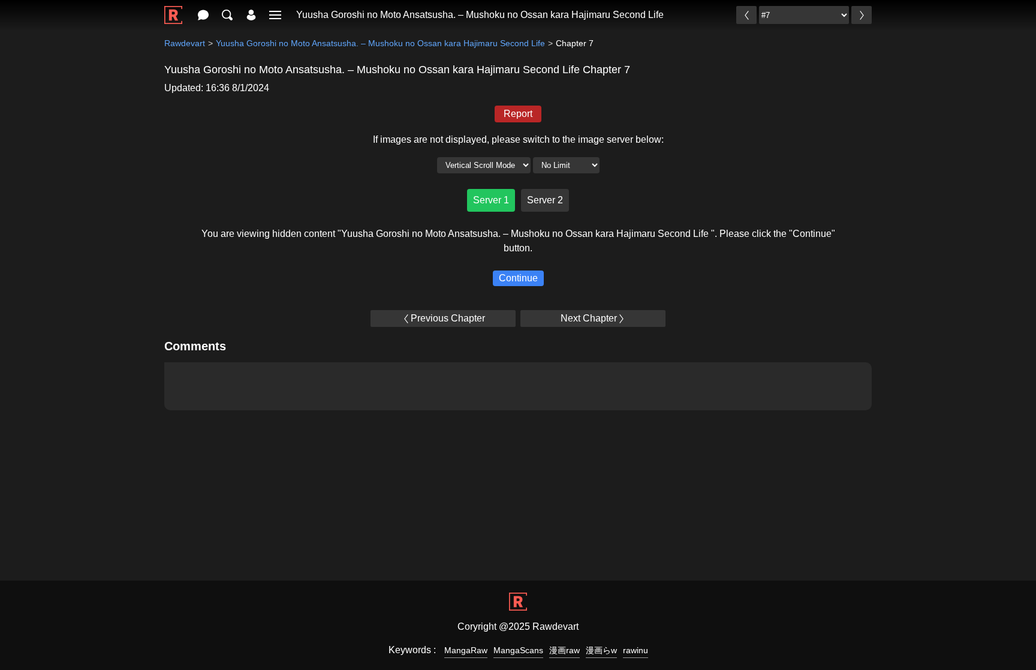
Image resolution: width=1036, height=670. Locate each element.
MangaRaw (465, 650)
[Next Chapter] (861, 15)
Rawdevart (184, 43)
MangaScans (518, 650)
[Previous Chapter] (746, 15)
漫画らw (601, 650)
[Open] (275, 15)
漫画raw (564, 650)
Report (518, 114)
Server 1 (491, 200)
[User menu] (251, 15)
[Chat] (203, 15)
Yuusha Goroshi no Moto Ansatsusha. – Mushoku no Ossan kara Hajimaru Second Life (480, 15)
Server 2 (545, 200)
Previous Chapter (448, 318)
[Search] (227, 15)
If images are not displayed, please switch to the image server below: (518, 139)
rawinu (635, 650)
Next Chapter (589, 318)
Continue (518, 278)
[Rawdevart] (173, 9)
